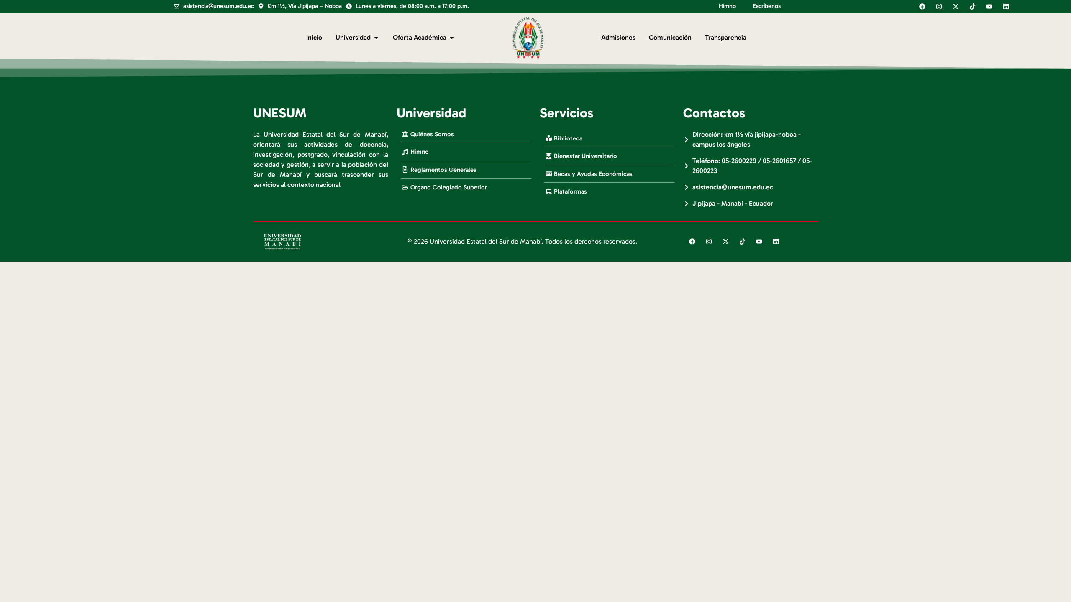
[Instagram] (939, 6)
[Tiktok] (972, 6)
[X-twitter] (955, 6)
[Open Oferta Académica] (451, 37)
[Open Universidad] (376, 37)
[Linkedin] (1005, 6)
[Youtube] (989, 6)
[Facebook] (922, 6)
